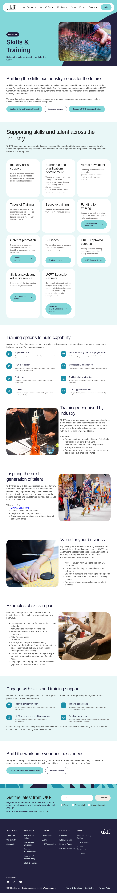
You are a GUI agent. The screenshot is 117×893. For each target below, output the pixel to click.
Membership (62, 7)
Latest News (47, 836)
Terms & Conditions (74, 888)
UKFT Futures (12, 486)
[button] (30, 7)
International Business (29, 843)
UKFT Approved (67, 420)
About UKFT (11, 836)
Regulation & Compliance (30, 850)
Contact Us (10, 844)
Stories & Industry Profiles (84, 837)
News (73, 7)
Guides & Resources (81, 848)
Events (82, 7)
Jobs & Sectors (83, 842)
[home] (11, 7)
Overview (63, 836)
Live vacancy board (20, 508)
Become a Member (67, 849)
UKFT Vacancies (49, 844)
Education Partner (66, 840)
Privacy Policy (42, 811)
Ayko (54, 888)
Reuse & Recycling (67, 844)
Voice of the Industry (29, 837)
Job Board (81, 854)
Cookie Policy (90, 888)
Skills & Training (30, 863)
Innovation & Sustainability (29, 857)
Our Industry (11, 840)
